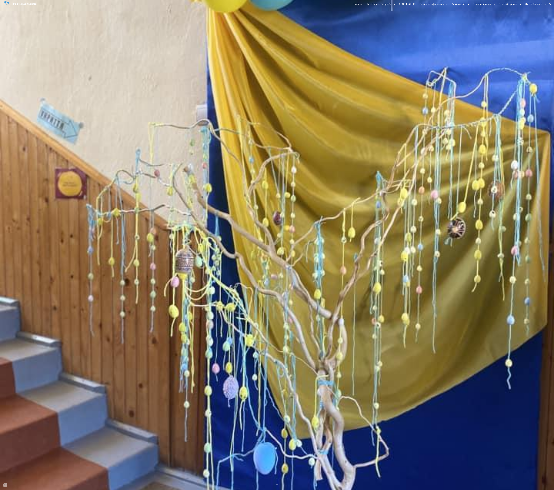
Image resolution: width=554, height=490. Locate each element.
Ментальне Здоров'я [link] (379, 4)
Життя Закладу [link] (533, 4)
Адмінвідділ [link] (458, 4)
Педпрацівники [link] (482, 4)
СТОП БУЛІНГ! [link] (407, 4)
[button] (550, 4)
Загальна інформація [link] (432, 4)
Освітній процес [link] (508, 4)
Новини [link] (357, 4)
